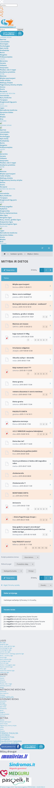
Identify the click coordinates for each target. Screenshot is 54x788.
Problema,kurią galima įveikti (25, 451)
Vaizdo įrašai (3, 106)
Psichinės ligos (4, 663)
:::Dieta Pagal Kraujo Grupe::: (25, 517)
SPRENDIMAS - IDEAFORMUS (36, 787)
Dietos (2, 727)
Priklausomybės (4, 714)
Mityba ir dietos (32, 254)
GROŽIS (2, 59)
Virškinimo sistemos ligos (7, 670)
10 (39, 548)
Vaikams (2, 680)
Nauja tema (10, 270)
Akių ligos (3, 642)
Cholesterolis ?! (19, 483)
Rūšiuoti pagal (14, 564)
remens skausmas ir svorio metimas (27, 391)
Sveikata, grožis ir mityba (23, 314)
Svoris (1, 729)
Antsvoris (17, 503)
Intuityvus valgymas (21, 348)
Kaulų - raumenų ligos (6, 655)
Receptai (2, 731)
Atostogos (2, 703)
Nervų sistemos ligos (6, 659)
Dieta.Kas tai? (18, 441)
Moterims (2, 676)
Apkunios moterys (20, 421)
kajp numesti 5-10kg (21, 334)
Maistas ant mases (20, 324)
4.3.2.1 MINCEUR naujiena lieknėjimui (28, 431)
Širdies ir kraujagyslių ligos (7, 665)
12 (46, 548)
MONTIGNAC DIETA (20, 493)
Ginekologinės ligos (5, 650)
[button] (50, 270)
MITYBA (2, 74)
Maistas (2, 720)
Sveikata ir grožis (16, 254)
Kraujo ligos (3, 657)
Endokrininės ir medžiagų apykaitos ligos (12, 654)
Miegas (2, 687)
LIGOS (2, 104)
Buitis (1, 710)
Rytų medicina (4, 693)
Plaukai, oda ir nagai (6, 684)
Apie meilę (3, 707)
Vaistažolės (3, 691)
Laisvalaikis (3, 701)
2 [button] (46, 270)
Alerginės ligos (4, 644)
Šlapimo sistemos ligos (6, 667)
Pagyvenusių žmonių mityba (8, 725)
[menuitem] (49, 248)
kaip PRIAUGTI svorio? (22, 541)
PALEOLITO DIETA (20, 411)
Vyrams (2, 678)
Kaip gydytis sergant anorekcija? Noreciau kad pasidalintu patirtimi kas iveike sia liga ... (29, 529)
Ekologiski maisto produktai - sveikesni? (30, 304)
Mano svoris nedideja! (22, 294)
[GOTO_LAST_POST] (50, 286)
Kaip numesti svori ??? (22, 367)
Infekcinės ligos (4, 672)
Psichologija (3, 705)
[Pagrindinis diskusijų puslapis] (4, 254)
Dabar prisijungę (10, 593)
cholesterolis (18, 473)
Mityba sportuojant (21, 284)
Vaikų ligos (3, 669)
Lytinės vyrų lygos (5, 652)
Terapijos (2, 695)
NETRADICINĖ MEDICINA (7, 93)
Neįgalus (2, 712)
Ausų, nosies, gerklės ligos (7, 646)
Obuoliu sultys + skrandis (23, 358)
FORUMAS (3, 121)
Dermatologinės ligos (6, 648)
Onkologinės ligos (5, 661)
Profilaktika (3, 708)
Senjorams (3, 682)
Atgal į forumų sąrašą (11, 585)
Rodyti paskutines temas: (17, 557)
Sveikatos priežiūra (5, 686)
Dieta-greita (18, 382)
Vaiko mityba (4, 724)
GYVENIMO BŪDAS (5, 37)
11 (42, 548)
